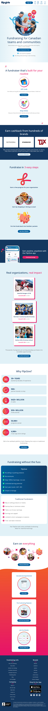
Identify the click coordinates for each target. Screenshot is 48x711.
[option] (7, 143)
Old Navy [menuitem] (35, 670)
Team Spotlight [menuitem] (13, 679)
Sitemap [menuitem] (12, 699)
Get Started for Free (24, 50)
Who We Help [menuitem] (12, 687)
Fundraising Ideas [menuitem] (12, 674)
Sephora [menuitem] (35, 668)
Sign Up (29, 2)
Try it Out (24, 593)
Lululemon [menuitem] (35, 665)
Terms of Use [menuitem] (12, 696)
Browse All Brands (24, 154)
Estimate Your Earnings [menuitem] (12, 668)
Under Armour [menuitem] (35, 674)
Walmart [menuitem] (35, 663)
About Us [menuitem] (12, 685)
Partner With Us (24, 647)
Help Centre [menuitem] (12, 690)
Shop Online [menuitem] (12, 665)
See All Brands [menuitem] (35, 677)
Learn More (24, 94)
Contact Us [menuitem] (12, 692)
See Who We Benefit (24, 356)
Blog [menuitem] (12, 677)
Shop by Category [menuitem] (35, 679)
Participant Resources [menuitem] (12, 672)
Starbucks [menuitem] (35, 672)
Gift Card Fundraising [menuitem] (13, 663)
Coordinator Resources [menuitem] (12, 670)
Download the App (30, 257)
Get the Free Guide (24, 620)
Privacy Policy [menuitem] (12, 694)
